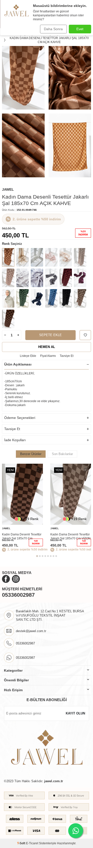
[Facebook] (6, 579)
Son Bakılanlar (62, 454)
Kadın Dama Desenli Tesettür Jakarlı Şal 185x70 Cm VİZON (70, 536)
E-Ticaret (32, 843)
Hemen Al (46, 347)
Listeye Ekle (28, 356)
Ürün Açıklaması (17, 364)
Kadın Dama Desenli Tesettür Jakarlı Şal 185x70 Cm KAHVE (21, 537)
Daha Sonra (53, 29)
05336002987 (18, 595)
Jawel (8, 189)
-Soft (21, 843)
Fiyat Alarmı (48, 356)
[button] (37, 556)
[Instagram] (16, 579)
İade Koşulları (15, 440)
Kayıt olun (75, 713)
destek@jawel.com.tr (31, 631)
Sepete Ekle (50, 335)
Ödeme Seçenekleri (19, 418)
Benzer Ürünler (30, 454)
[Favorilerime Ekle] (37, 469)
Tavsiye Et (66, 356)
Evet (79, 29)
